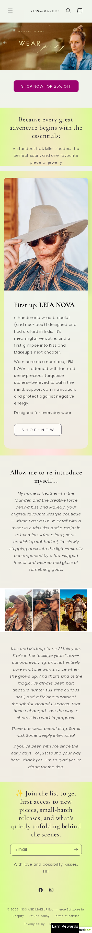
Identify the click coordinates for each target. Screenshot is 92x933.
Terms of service (66, 916)
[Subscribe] (76, 850)
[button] (10, 10)
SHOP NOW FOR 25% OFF (46, 86)
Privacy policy (34, 924)
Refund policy (39, 916)
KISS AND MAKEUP (34, 909)
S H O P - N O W (38, 429)
